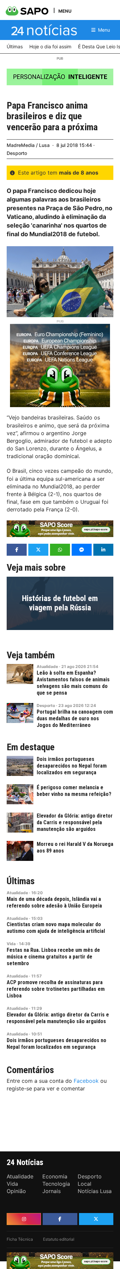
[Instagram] (24, 1219)
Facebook (86, 1080)
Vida (11, 943)
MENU (64, 10)
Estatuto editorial (58, 1239)
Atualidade (47, 666)
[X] (96, 1219)
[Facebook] (60, 1219)
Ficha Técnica (20, 1239)
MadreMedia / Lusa (28, 145)
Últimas (21, 881)
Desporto (17, 153)
